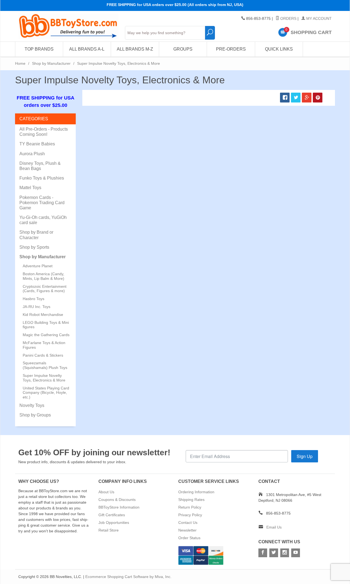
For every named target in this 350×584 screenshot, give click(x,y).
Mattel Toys (30, 187)
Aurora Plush (32, 153)
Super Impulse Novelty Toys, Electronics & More (44, 377)
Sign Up (305, 456)
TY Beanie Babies (37, 144)
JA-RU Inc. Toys (36, 306)
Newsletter (187, 530)
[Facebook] (262, 552)
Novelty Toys (31, 405)
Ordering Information (196, 492)
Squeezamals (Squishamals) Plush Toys (45, 365)
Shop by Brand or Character (36, 235)
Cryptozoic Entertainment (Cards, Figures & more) (44, 288)
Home (20, 63)
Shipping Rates (191, 499)
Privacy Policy (190, 515)
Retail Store (108, 530)
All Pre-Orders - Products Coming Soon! (43, 132)
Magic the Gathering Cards (46, 335)
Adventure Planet (37, 266)
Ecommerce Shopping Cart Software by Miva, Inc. (128, 576)
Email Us (274, 527)
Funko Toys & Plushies (41, 178)
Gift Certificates (111, 515)
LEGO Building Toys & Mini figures (46, 324)
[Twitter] (273, 552)
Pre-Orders (231, 49)
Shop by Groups (35, 415)
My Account (318, 18)
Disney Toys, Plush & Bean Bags (40, 166)
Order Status (189, 538)
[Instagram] (284, 552)
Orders (287, 18)
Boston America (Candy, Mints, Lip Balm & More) (43, 276)
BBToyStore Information (118, 507)
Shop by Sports (34, 247)
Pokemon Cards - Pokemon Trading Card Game (42, 202)
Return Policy (189, 507)
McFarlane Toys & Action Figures (44, 345)
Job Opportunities (113, 522)
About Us (106, 492)
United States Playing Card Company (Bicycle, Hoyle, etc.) (46, 393)
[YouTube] (295, 552)
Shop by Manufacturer (51, 63)
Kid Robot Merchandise (43, 314)
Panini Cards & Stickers (43, 355)
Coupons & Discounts (117, 499)
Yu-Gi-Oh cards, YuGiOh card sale (43, 220)
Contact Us (187, 522)
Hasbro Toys (33, 299)
